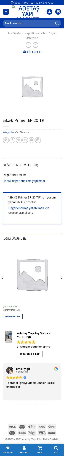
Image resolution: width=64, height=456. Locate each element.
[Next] (61, 285)
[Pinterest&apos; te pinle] (31, 140)
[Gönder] (57, 23)
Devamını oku (12, 316)
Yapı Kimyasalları (36, 33)
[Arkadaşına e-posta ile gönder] (25, 140)
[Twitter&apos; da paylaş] (19, 140)
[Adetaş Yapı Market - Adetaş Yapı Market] (28, 11)
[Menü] (6, 12)
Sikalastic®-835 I (12, 310)
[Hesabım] (49, 12)
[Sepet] (58, 12)
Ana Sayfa (14, 33)
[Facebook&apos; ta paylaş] (12, 140)
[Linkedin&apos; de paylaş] (38, 140)
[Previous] (2, 285)
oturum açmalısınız (21, 213)
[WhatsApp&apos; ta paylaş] (6, 140)
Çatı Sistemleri (22, 132)
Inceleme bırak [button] (29, 354)
